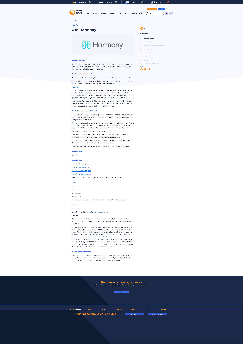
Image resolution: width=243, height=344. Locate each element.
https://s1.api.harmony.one (81, 167)
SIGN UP (162, 9)
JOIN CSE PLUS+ (152, 9)
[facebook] (142, 69)
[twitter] (146, 69)
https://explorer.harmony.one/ (97, 212)
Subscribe (121, 292)
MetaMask (75, 87)
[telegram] (150, 69)
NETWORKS (76, 20)
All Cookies (134, 314)
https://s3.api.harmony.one (81, 174)
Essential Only (157, 314)
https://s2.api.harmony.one (81, 171)
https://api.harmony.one (80, 164)
